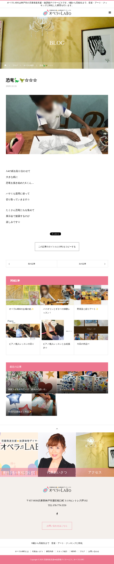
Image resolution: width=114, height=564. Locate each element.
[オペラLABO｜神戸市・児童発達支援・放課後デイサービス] (57, 489)
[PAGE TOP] (57, 428)
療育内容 (49, 551)
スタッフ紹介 (62, 551)
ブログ (82, 551)
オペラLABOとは (22, 551)
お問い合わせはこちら (57, 526)
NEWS (73, 551)
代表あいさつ (37, 551)
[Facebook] (57, 513)
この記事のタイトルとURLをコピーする (57, 246)
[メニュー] (109, 12)
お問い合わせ (93, 551)
